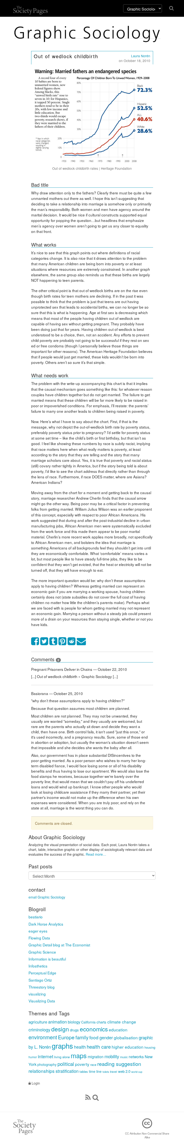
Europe (66, 1037)
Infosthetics (38, 965)
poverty (82, 1064)
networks (136, 1056)
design (60, 1029)
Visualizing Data (42, 1000)
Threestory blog (42, 986)
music (124, 1057)
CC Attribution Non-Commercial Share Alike (147, 1135)
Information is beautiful (47, 958)
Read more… (96, 854)
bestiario (36, 916)
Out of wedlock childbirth (66, 56)
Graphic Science (42, 952)
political (66, 1063)
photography (47, 1064)
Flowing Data (39, 937)
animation (57, 1021)
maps (79, 1055)
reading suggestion (119, 1063)
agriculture (38, 1022)
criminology (39, 1029)
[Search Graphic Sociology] (95, 1097)
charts (101, 1021)
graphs (62, 1045)
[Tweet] (44, 641)
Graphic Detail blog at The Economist (59, 944)
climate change (121, 1022)
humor (33, 1057)
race (93, 1064)
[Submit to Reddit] (72, 641)
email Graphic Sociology (47, 897)
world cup (136, 1072)
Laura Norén (140, 56)
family (81, 1037)
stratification (67, 1071)
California (88, 1022)
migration (96, 1056)
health (80, 1047)
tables (84, 1071)
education (118, 1030)
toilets (106, 1072)
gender (106, 1037)
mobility (111, 1056)
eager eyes (38, 930)
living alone (62, 1057)
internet (45, 1056)
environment (43, 1037)
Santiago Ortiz (40, 980)
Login (35, 1083)
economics (94, 1029)
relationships (42, 1071)
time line (95, 1071)
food (93, 1037)
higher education (128, 1047)
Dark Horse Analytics (46, 924)
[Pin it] (62, 641)
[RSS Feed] (88, 1097)
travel (113, 1071)
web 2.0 (124, 1071)
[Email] (81, 641)
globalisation (126, 1037)
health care (99, 1046)
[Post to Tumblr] (53, 641)
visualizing (37, 993)
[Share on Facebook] (35, 641)
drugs (74, 1029)
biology (74, 1022)
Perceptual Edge (42, 972)
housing (149, 1047)
